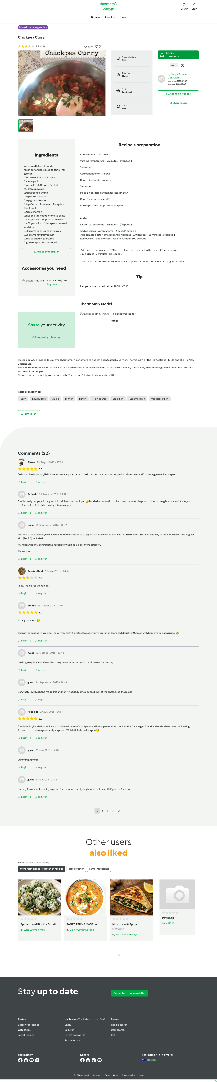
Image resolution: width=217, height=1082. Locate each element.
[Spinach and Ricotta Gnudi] (39, 897)
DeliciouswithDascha (82, 929)
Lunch (82, 398)
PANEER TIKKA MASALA (81, 924)
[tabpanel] (108, 919)
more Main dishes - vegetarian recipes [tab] (41, 868)
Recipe (22, 1019)
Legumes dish (137, 398)
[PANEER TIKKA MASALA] (85, 897)
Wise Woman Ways (34, 929)
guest (30, 525)
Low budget (39, 398)
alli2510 (169, 923)
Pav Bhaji (168, 918)
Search (115, 1019)
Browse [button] (95, 17)
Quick (55, 398)
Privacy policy (128, 1075)
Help (141, 1075)
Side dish (118, 398)
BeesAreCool (35, 571)
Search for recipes (28, 1024)
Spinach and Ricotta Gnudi (38, 924)
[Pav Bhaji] (177, 894)
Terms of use (111, 1075)
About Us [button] (110, 17)
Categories (24, 1029)
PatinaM (32, 494)
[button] (184, 6)
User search (118, 1029)
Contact (97, 1075)
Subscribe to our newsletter (129, 993)
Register (69, 1029)
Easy (23, 398)
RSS (113, 1034)
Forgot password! (74, 1034)
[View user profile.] (161, 78)
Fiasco (31, 462)
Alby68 (31, 605)
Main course (99, 398)
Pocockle (32, 711)
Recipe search (119, 1024)
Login (67, 1024)
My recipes (84, 1019)
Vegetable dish (159, 398)
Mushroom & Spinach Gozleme (126, 926)
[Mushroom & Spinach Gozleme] (131, 897)
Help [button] (123, 17)
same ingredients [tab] (99, 868)
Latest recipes (26, 1034)
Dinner (69, 398)
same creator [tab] (76, 868)
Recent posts (72, 1040)
